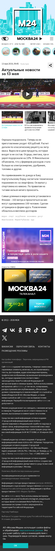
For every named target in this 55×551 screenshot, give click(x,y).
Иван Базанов (7, 220)
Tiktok (36, 330)
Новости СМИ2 (8, 267)
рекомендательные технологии (15, 478)
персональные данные (31, 530)
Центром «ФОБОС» (44, 483)
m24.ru (9, 366)
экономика (31, 216)
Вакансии (7, 346)
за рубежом (20, 216)
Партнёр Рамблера (10, 511)
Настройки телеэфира (11, 359)
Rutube (28, 330)
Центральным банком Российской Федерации (27, 487)
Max (44, 330)
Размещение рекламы (15, 350)
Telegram (4, 330)
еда (32, 220)
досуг (40, 216)
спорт (11, 216)
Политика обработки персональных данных (20, 471)
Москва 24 (27, 38)
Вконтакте (12, 330)
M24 (17, 320)
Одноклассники (20, 330)
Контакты (44, 346)
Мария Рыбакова (22, 220)
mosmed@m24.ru (21, 453)
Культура (25, 64)
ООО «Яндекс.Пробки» (26, 491)
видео (4, 216)
